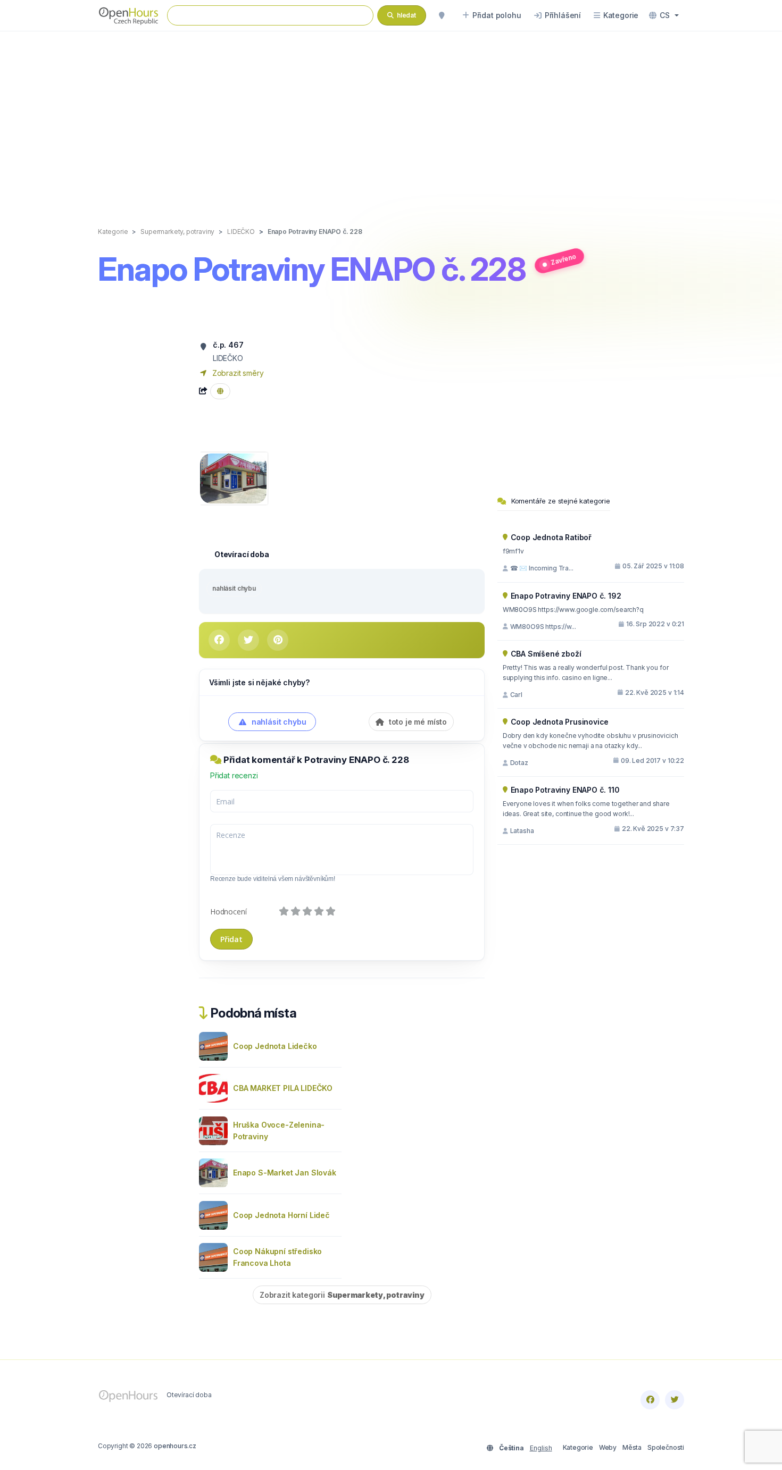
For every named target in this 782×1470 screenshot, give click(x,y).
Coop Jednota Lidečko (275, 1046)
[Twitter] (674, 1399)
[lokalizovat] (441, 15)
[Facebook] (650, 1399)
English (541, 1448)
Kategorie (578, 1447)
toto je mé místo (417, 721)
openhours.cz (175, 1446)
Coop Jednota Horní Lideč (281, 1215)
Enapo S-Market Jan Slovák (284, 1172)
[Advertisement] (391, 118)
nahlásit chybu (234, 588)
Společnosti (665, 1447)
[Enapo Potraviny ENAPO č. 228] (233, 477)
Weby (608, 1447)
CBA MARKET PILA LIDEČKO (282, 1088)
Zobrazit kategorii (342, 1294)
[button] (664, 15)
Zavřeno (563, 259)
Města (632, 1447)
